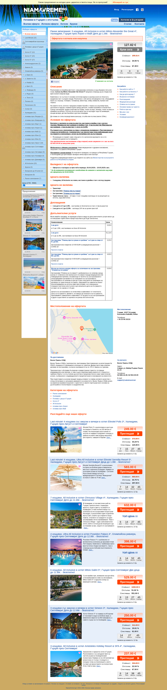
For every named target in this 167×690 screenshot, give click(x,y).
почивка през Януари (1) (32, 116)
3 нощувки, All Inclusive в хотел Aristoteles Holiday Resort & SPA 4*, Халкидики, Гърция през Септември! (93, 647)
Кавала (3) (27, 67)
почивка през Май (59, 409)
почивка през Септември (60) (32, 147)
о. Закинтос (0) (29, 79)
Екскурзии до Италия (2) (32, 171)
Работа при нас (125, 109)
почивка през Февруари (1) (33, 120)
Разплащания (125, 99)
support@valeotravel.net (126, 380)
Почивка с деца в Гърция (62, 399)
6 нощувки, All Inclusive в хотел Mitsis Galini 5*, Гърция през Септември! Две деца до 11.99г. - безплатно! (94, 571)
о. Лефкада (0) (29, 90)
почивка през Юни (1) (31, 135)
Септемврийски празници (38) (33, 42)
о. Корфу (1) (28, 82)
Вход (116, 9)
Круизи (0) (27, 167)
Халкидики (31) (29, 113)
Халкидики (57, 396)
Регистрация (127, 9)
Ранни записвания (60, 394)
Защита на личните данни (126, 684)
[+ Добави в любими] (111, 44)
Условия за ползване (72, 684)
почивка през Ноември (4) (33, 156)
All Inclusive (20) (29, 163)
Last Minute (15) (29, 38)
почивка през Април (60, 406)
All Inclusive (57, 404)
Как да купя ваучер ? (127, 94)
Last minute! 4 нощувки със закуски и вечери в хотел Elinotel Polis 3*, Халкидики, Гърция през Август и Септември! (94, 422)
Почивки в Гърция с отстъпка (40, 20)
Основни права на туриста (129, 107)
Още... (108, 437)
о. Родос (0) (27, 94)
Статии (127, 24)
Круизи (73, 24)
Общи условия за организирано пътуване (36, 684)
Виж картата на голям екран (81, 334)
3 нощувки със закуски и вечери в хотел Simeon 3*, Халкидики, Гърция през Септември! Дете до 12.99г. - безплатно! (91, 609)
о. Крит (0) (27, 86)
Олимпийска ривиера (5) (32, 71)
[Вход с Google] (142, 9)
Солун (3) (27, 109)
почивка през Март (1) (31, 124)
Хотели (64, 24)
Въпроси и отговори (127, 97)
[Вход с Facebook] (137, 9)
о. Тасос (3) (27, 97)
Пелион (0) (27, 101)
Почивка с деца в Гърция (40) (32, 47)
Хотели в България (132, 20)
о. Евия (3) (27, 75)
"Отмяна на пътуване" (71, 193)
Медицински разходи (127, 102)
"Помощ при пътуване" (72, 191)
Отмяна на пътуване (127, 104)
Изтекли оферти (49, 24)
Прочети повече (57, 250)
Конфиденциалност (127, 117)
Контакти (139, 24)
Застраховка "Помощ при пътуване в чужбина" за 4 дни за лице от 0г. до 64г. (77, 241)
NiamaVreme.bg (71, 688)
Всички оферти (31, 24)
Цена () (29, 183)
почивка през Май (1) (31, 131)
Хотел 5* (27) (28, 60)
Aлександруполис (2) (31, 63)
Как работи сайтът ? (127, 89)
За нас (83, 684)
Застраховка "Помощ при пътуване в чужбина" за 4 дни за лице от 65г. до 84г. (77, 255)
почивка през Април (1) (32, 128)
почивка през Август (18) (32, 143)
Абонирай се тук (120, 2)
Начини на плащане (57, 684)
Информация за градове (109, 684)
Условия (123, 114)
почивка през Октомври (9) (33, 152)
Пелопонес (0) (29, 105)
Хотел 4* (56, 401)
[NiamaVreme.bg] (45, 14)
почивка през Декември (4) (33, 159)
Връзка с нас (124, 112)
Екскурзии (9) (28, 175)
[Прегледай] (129, 435)
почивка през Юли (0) (31, 139)
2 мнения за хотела (104, 81)
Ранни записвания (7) (31, 178)
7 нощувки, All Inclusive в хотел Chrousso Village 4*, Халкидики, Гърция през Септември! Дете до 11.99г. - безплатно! (91, 498)
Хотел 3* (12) (28, 52)
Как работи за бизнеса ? (129, 92)
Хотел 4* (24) (28, 56)
